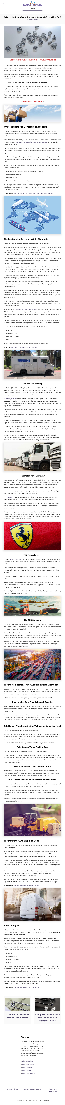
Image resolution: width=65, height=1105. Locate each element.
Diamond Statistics (29, 1073)
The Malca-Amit (9, 497)
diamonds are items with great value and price (31, 142)
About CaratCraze (12, 1089)
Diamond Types (28, 1064)
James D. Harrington (33, 19)
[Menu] (3, 4)
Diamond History (28, 1061)
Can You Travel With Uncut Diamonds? (26, 987)
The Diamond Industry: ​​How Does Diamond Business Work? (33, 193)
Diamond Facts (27, 1070)
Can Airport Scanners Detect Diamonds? (25, 347)
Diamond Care (27, 1067)
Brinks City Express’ (10, 399)
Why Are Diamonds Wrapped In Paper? (26, 885)
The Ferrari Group (15, 559)
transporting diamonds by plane (26, 309)
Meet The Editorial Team (32, 1089)
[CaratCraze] (32, 3)
